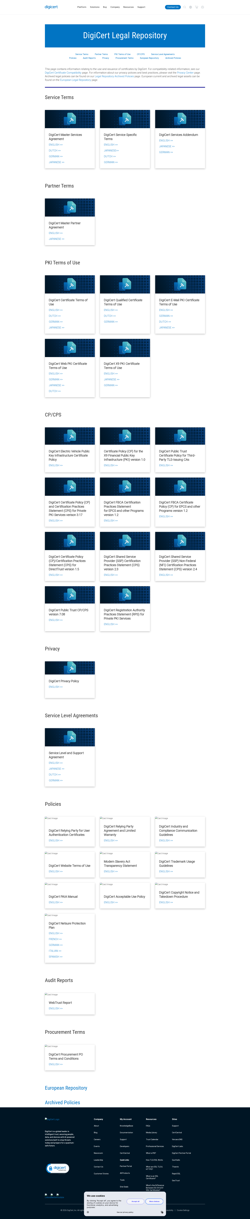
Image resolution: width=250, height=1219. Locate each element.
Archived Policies (173, 58)
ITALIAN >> (55, 950)
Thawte (175, 1167)
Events (97, 1146)
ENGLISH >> (56, 144)
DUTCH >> (55, 150)
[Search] (184, 7)
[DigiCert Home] (51, 7)
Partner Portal (126, 1166)
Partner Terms (101, 54)
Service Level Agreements (163, 54)
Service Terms (81, 54)
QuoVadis (176, 1160)
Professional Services (155, 1146)
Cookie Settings (183, 1210)
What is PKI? (151, 1153)
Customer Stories (101, 1173)
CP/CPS (141, 54)
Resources (128, 7)
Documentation (126, 1132)
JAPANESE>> (111, 150)
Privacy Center (185, 72)
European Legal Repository (75, 80)
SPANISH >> (56, 956)
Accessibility (168, 1210)
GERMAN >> (56, 156)
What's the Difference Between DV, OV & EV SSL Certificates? (155, 1187)
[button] (57, 1169)
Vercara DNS (177, 1139)
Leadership (98, 1160)
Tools (122, 1180)
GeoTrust (176, 1180)
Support (141, 7)
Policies (72, 58)
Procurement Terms (124, 58)
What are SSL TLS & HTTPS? (154, 1168)
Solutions (94, 7)
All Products (125, 1173)
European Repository (149, 58)
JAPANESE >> (56, 162)
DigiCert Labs (177, 1146)
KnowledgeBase (126, 1126)
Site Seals (124, 1187)
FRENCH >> (55, 939)
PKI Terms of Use (122, 54)
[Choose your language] (190, 7)
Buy (105, 7)
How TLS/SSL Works (154, 1160)
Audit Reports (89, 58)
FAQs (148, 1126)
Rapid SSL (176, 1173)
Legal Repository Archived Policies (114, 76)
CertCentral (125, 1153)
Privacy (105, 58)
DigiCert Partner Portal (181, 1153)
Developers (124, 1146)
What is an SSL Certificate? (152, 1177)
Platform (81, 7)
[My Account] (202, 7)
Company (115, 7)
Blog (95, 1132)
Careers (97, 1139)
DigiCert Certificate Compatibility (63, 72)
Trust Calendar (152, 1139)
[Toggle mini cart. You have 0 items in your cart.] (196, 7)
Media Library (151, 1132)
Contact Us (173, 7)
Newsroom (98, 1153)
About (96, 1126)
